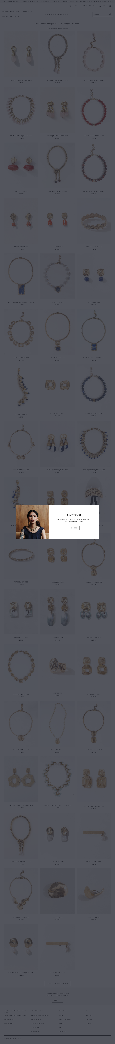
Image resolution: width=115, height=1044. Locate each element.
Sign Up (74, 528)
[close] (97, 507)
